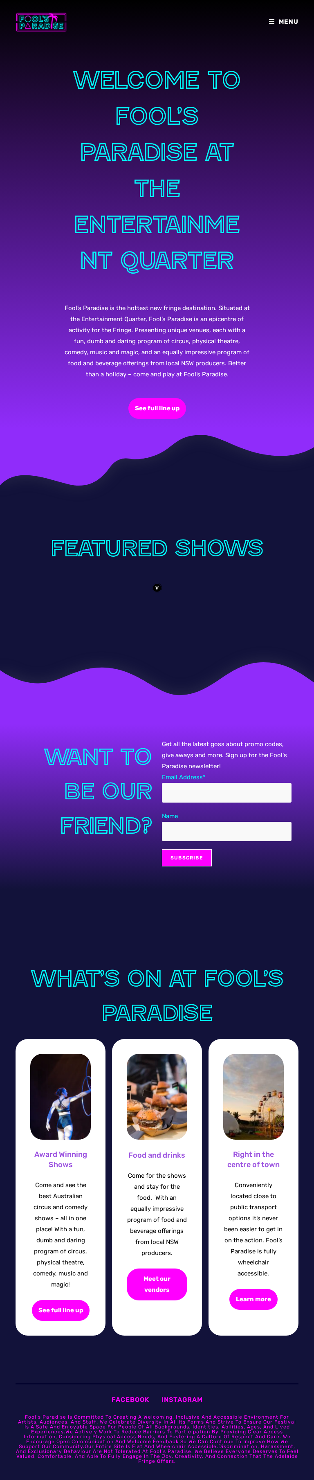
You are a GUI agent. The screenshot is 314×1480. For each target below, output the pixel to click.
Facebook (130, 1400)
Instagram (182, 1400)
